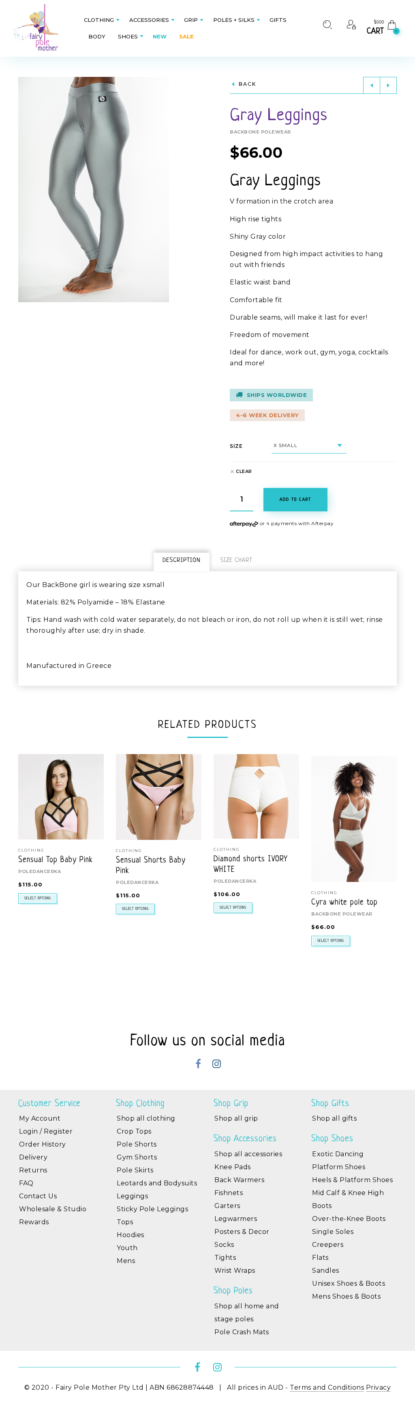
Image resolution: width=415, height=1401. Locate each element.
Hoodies (130, 1235)
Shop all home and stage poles (246, 1312)
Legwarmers (235, 1219)
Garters (227, 1206)
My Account (39, 1118)
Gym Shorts (137, 1157)
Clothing (129, 850)
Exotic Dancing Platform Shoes (338, 1160)
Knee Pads (232, 1167)
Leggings (132, 1196)
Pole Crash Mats (241, 1332)
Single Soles (332, 1232)
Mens (126, 1261)
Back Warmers (239, 1180)
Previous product (372, 85)
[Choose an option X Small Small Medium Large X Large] (309, 445)
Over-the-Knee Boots (349, 1219)
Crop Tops (134, 1131)
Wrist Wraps (234, 1270)
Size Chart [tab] (236, 560)
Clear (244, 472)
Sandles (325, 1270)
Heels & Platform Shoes (352, 1180)
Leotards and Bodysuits (157, 1183)
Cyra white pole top (344, 903)
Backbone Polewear (260, 132)
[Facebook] (198, 1065)
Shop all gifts (334, 1118)
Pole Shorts (137, 1144)
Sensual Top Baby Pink (55, 860)
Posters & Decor (242, 1232)
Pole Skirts (135, 1170)
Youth (127, 1248)
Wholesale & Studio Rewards (52, 1215)
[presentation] (28, 851)
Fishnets (228, 1193)
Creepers (327, 1244)
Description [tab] (182, 560)
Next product (388, 85)
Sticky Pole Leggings (152, 1209)
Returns (33, 1170)
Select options (37, 899)
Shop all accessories (248, 1154)
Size (236, 446)
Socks (224, 1244)
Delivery (33, 1157)
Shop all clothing (146, 1118)
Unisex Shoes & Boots (348, 1283)
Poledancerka (39, 871)
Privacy (378, 1387)
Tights (225, 1257)
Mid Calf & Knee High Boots (348, 1199)
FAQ (26, 1183)
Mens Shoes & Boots (346, 1296)
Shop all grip (236, 1118)
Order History (42, 1144)
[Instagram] (217, 1065)
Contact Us (38, 1196)
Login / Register (46, 1131)
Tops (125, 1222)
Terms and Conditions (327, 1387)
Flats (320, 1257)
